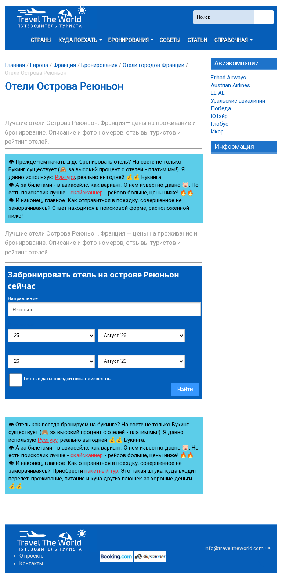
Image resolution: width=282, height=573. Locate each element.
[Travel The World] (51, 17)
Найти (185, 389)
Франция (64, 65)
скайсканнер (86, 192)
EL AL (218, 93)
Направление (23, 298)
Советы (170, 40)
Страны (41, 40)
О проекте (31, 556)
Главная (15, 65)
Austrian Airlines (230, 85)
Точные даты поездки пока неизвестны (67, 378)
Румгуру (65, 177)
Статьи (197, 40)
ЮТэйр (219, 116)
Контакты (31, 563)
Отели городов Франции (153, 65)
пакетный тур (101, 471)
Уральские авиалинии (238, 100)
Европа (39, 65)
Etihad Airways (228, 77)
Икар (217, 131)
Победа (221, 108)
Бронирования (99, 65)
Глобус (219, 124)
